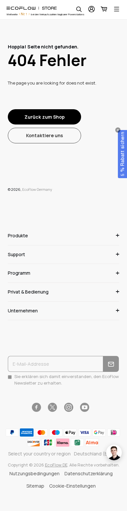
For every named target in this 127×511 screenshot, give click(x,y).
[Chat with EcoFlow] (114, 452)
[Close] (117, 130)
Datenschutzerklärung (88, 473)
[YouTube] (84, 407)
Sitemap (35, 486)
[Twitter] (52, 407)
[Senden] (111, 364)
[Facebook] (36, 407)
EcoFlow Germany (37, 189)
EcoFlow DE (56, 465)
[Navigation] (116, 9)
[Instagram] (68, 407)
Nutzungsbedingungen (34, 473)
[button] (122, 154)
